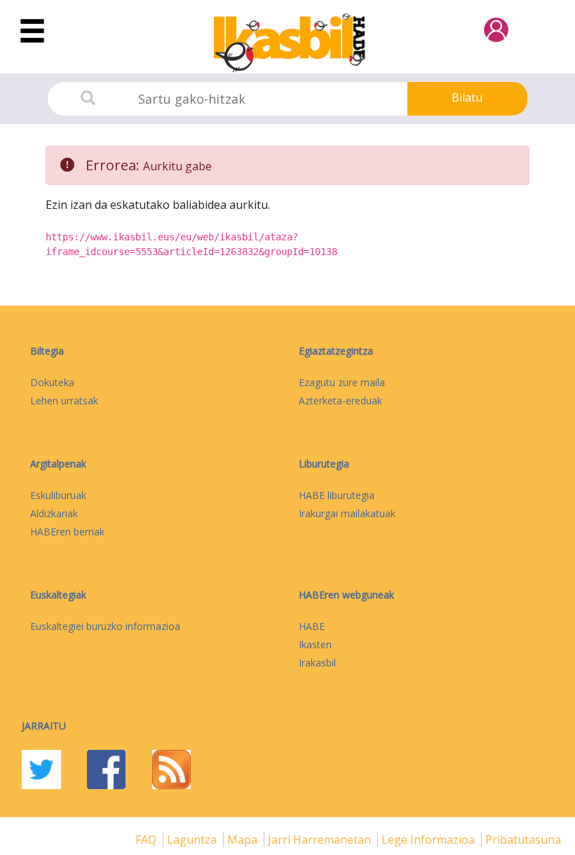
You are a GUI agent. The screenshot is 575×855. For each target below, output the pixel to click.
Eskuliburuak (58, 495)
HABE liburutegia (336, 495)
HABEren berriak (67, 531)
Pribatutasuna (523, 839)
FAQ (147, 839)
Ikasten (315, 644)
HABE (312, 626)
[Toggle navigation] (32, 31)
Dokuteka (52, 382)
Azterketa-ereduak (340, 400)
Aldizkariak (54, 513)
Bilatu (467, 97)
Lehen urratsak (64, 400)
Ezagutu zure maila (342, 382)
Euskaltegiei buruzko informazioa (105, 626)
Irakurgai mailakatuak (347, 513)
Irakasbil (317, 662)
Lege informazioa (429, 839)
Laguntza (193, 839)
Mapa (243, 839)
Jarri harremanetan (321, 839)
